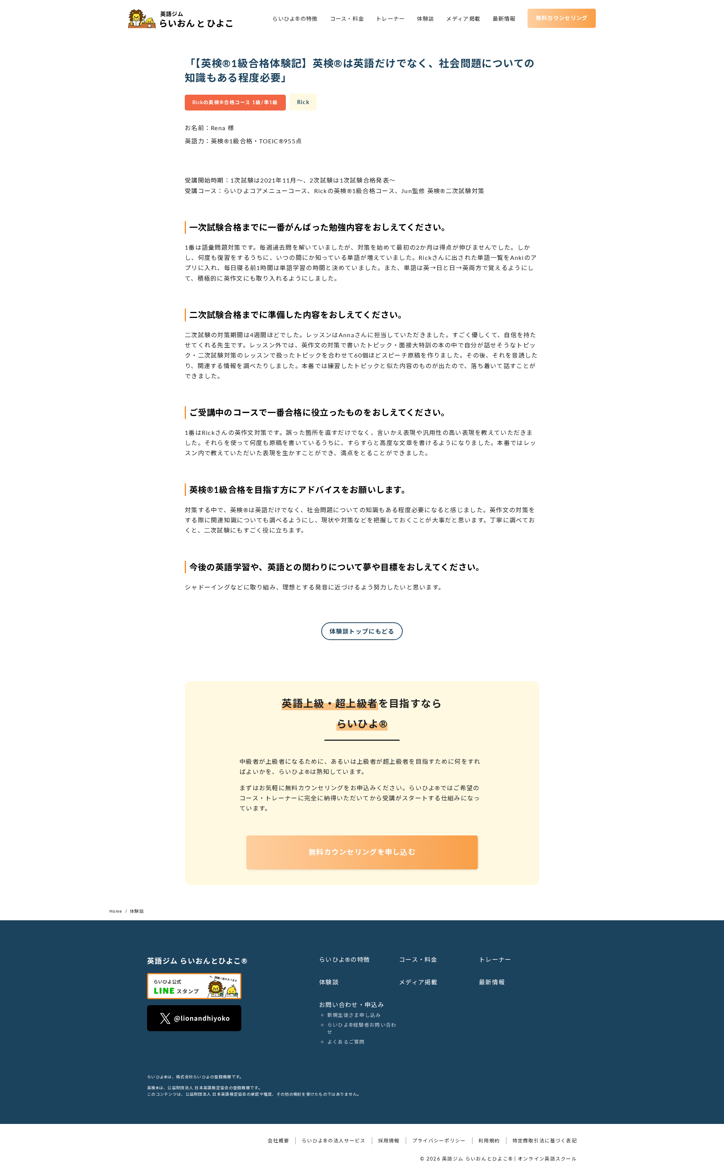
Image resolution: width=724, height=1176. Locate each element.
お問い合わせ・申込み (351, 1004)
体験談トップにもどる (362, 631)
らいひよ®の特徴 (295, 18)
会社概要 (278, 1140)
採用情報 (389, 1140)
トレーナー (390, 18)
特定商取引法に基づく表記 (544, 1140)
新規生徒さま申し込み (354, 1015)
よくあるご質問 (346, 1041)
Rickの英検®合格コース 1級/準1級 (235, 102)
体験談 (425, 18)
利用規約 (489, 1140)
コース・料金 (347, 18)
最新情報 (503, 18)
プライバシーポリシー (439, 1140)
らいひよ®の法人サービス (333, 1140)
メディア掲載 (463, 18)
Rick (303, 102)
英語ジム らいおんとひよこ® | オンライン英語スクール (509, 1158)
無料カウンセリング (562, 17)
